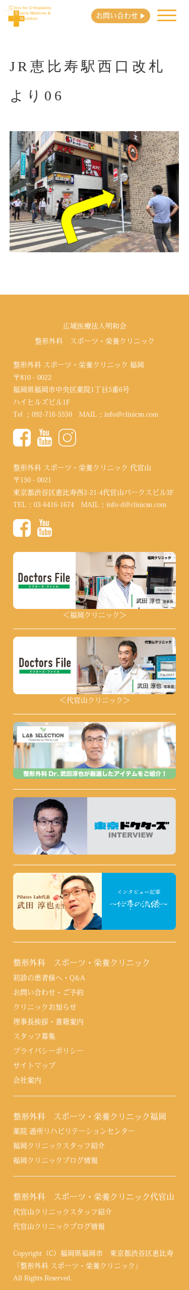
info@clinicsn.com (131, 414)
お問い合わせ (117, 15)
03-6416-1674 (54, 504)
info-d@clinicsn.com (136, 504)
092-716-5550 (52, 414)
